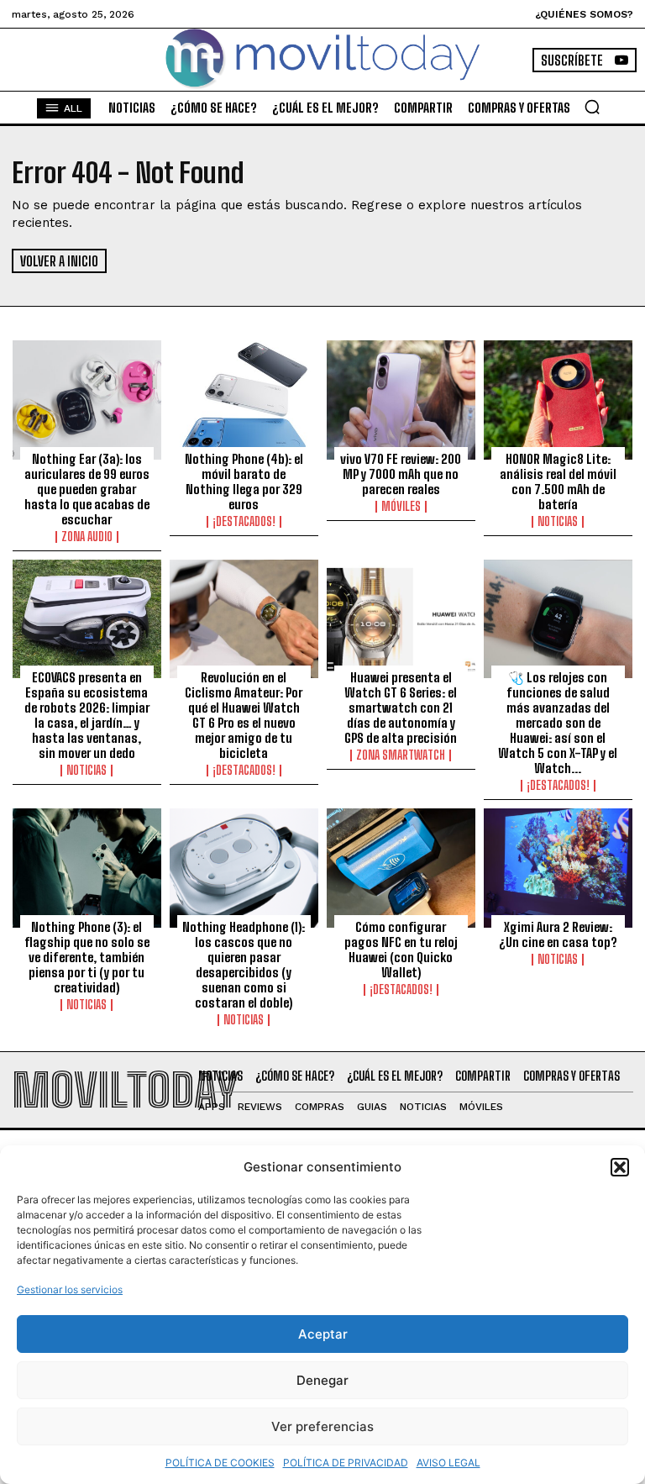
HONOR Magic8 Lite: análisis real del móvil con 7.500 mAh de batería (558, 481)
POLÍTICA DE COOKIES (220, 1462)
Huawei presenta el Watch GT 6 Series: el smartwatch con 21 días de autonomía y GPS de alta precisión (400, 707)
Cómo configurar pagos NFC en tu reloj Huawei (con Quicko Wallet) (401, 949)
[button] (619, 1167)
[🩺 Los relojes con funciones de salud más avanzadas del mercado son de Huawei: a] (558, 619)
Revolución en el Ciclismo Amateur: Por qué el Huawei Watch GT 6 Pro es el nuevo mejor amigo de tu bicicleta (243, 715)
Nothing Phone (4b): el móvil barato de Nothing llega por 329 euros (244, 481)
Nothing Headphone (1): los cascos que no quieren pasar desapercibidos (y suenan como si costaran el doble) (243, 964)
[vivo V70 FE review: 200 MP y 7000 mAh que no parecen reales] (401, 400)
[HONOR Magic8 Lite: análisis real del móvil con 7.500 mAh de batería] (558, 400)
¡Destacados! (243, 522)
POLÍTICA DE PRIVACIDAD (345, 1462)
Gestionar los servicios (70, 1289)
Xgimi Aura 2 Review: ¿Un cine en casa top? (558, 934)
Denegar (322, 1380)
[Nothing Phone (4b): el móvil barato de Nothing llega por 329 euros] (244, 400)
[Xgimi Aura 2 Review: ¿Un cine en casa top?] (558, 868)
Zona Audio (87, 537)
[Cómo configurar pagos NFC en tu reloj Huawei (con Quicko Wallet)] (401, 868)
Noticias (558, 522)
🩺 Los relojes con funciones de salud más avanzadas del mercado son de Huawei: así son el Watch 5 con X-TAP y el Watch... (557, 723)
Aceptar (323, 1334)
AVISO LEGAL (448, 1462)
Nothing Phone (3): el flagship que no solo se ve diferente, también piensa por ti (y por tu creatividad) (86, 957)
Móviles (401, 507)
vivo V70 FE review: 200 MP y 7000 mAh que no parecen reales (400, 474)
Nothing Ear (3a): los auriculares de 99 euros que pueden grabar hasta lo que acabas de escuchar (86, 489)
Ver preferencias (322, 1426)
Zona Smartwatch (400, 755)
